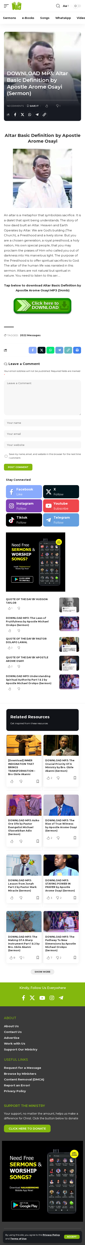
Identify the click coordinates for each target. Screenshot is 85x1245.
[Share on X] (22, 114)
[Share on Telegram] (37, 114)
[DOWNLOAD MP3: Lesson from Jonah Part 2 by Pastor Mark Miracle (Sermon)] (24, 865)
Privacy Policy (51, 1235)
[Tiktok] (24, 520)
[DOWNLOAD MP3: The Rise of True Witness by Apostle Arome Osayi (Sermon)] (61, 805)
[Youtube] (61, 506)
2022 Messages (30, 335)
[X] (61, 491)
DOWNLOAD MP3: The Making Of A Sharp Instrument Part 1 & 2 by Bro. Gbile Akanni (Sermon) (24, 943)
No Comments (15, 106)
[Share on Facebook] (15, 114)
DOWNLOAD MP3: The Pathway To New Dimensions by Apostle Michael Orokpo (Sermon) (60, 943)
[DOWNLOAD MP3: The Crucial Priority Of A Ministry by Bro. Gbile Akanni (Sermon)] (61, 745)
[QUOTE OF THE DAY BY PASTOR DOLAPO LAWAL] (69, 644)
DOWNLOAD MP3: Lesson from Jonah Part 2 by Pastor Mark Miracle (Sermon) (22, 885)
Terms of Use (18, 1238)
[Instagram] (24, 506)
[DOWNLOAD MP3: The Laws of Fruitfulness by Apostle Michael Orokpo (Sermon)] (69, 623)
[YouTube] (42, 997)
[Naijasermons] (17, 6)
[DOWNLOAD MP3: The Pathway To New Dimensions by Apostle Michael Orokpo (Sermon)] (61, 921)
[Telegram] (61, 520)
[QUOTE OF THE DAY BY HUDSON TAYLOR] (69, 605)
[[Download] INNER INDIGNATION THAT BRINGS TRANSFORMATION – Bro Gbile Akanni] (24, 745)
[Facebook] (24, 491)
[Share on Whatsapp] (29, 114)
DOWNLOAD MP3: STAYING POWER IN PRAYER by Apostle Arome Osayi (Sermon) (60, 885)
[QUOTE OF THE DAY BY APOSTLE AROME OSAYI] (69, 663)
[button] (72, 1237)
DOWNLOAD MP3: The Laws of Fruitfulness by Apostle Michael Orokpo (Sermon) (27, 621)
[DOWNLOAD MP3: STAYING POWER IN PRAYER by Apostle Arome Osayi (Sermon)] (61, 865)
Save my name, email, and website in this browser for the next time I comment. (45, 456)
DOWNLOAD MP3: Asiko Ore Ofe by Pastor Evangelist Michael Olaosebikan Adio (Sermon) (23, 827)
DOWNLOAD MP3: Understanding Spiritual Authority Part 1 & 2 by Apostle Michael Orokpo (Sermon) (28, 680)
